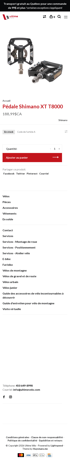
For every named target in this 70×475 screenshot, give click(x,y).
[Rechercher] (60, 17)
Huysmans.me (40, 448)
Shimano (62, 120)
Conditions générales (17, 437)
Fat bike (8, 264)
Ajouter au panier (17, 157)
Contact (8, 230)
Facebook (8, 173)
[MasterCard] (21, 456)
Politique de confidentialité (22, 440)
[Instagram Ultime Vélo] (10, 397)
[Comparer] (45, 17)
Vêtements (9, 213)
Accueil (6, 100)
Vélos (6, 196)
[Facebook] (4, 397)
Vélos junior (10, 287)
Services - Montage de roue (20, 241)
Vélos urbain (10, 281)
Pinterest (32, 173)
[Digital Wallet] (39, 456)
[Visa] (28, 456)
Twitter (20, 173)
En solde (8, 219)
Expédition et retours (50, 440)
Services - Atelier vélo (16, 253)
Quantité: (11, 148)
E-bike (7, 258)
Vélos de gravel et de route (19, 276)
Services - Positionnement (19, 247)
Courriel (44, 173)
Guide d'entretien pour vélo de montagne (28, 303)
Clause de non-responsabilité (47, 437)
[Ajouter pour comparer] (66, 131)
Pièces (7, 202)
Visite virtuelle (12, 309)
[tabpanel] (35, 60)
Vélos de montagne (15, 270)
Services (8, 236)
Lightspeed (57, 445)
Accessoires (10, 207)
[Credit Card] (49, 456)
